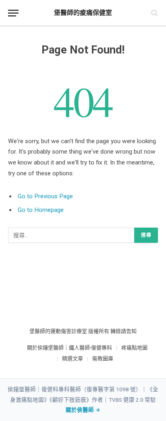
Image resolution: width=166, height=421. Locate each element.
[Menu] (13, 13)
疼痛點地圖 (134, 348)
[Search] (153, 13)
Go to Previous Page (45, 196)
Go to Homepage (41, 210)
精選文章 (72, 358)
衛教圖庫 (102, 358)
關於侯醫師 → (83, 410)
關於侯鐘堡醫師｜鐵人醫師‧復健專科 (69, 348)
